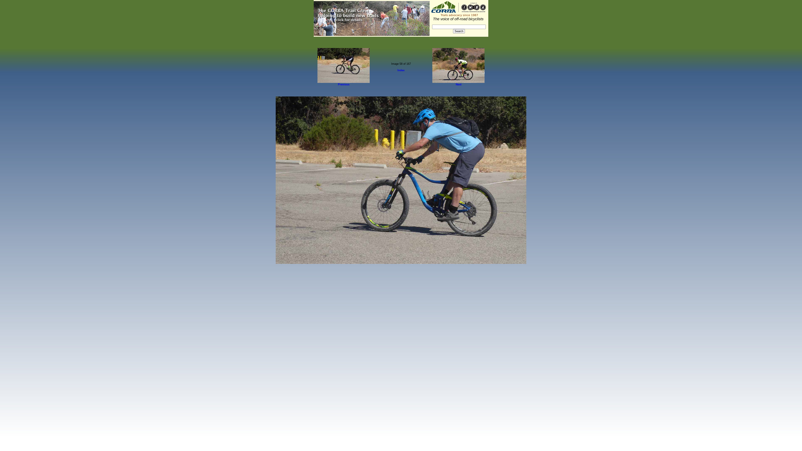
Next (458, 84)
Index (401, 70)
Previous (343, 84)
